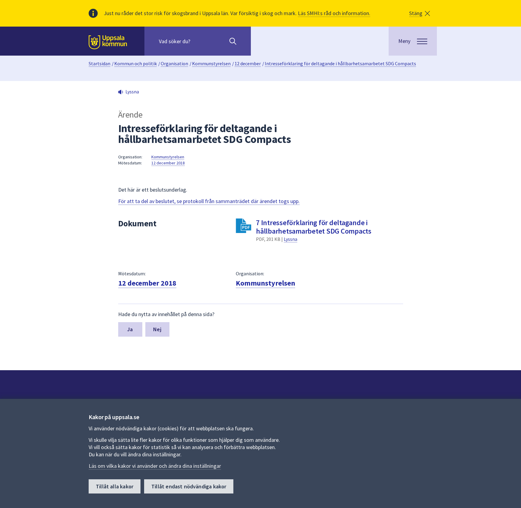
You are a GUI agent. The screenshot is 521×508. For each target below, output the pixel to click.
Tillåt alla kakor (114, 486)
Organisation (174, 63)
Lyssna (290, 239)
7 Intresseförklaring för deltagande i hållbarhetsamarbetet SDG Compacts (313, 227)
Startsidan (99, 63)
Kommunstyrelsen (211, 63)
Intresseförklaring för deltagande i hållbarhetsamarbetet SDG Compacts (340, 63)
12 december (248, 63)
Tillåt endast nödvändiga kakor (188, 486)
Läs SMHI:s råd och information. (334, 13)
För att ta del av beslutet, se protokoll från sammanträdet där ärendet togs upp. (209, 201)
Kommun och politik (135, 63)
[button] (419, 13)
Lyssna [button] (132, 92)
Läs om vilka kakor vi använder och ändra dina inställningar (155, 465)
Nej (157, 329)
